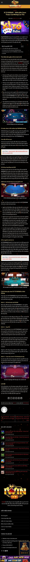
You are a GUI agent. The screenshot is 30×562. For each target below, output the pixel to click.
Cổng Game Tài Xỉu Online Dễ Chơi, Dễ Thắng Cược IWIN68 (16, 466)
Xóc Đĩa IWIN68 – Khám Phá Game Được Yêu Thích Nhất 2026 (22, 418)
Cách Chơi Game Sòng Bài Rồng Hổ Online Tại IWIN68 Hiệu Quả (16, 472)
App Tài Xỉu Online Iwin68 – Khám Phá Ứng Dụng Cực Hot (17, 449)
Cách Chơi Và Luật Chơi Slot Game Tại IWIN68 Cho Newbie (16, 460)
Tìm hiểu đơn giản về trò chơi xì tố (10, 48)
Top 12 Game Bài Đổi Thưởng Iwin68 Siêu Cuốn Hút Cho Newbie (16, 443)
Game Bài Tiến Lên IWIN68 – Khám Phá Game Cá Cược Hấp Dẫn (17, 437)
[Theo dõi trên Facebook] (1, 551)
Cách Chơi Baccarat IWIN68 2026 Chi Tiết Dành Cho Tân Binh (16, 455)
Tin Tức (15, 10)
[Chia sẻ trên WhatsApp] (9, 398)
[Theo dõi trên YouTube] (7, 551)
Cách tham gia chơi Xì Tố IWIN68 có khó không (13, 51)
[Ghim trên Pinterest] (19, 398)
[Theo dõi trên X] (3, 551)
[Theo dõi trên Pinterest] (5, 551)
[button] (2, 2)
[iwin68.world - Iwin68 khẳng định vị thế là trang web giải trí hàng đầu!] (15, 2)
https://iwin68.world (12, 538)
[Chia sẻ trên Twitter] (14, 398)
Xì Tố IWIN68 (26, 403)
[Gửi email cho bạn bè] (16, 398)
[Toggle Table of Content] (21, 46)
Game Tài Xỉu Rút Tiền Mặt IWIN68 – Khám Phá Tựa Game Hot (16, 432)
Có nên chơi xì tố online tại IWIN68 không (12, 50)
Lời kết (4, 53)
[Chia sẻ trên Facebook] (11, 398)
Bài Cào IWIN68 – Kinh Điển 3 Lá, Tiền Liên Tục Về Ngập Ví (8, 418)
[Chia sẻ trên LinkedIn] (21, 398)
